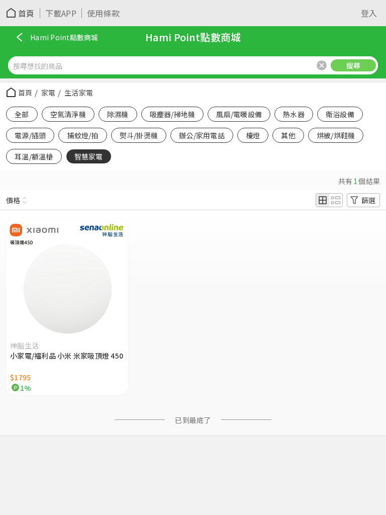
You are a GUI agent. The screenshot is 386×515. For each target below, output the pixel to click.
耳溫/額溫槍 (34, 156)
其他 (288, 135)
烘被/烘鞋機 (336, 135)
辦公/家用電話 (202, 135)
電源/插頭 (30, 135)
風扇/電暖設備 (239, 114)
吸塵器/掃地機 (173, 114)
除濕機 (118, 114)
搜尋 (353, 65)
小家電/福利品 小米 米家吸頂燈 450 (66, 356)
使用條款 (103, 13)
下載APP (60, 13)
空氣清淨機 (68, 114)
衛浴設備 (340, 114)
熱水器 (294, 114)
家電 (48, 93)
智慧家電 (88, 156)
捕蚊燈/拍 (82, 135)
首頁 (26, 13)
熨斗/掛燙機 (139, 135)
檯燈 (253, 135)
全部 (22, 114)
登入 (369, 13)
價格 (13, 200)
